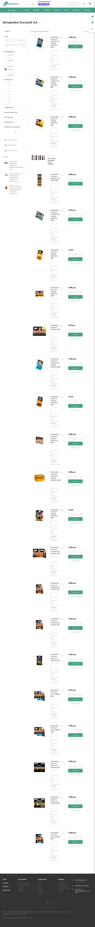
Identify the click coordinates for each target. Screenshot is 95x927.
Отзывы (40, 890)
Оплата (6, 886)
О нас (39, 883)
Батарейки (22, 879)
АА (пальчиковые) (23, 883)
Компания (42, 879)
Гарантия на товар (63, 888)
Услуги (5, 883)
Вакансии (41, 893)
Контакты (6, 890)
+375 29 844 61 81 (44, 1)
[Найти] (33, 4)
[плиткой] (83, 31)
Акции (40, 888)
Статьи (5, 157)
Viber (48, 903)
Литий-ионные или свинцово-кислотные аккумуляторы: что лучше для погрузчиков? (15, 189)
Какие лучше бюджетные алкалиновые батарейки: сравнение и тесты (16, 165)
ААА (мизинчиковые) (24, 885)
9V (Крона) (21, 890)
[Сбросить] (15, 131)
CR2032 (20, 888)
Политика (61, 890)
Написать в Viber (44, 4)
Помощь (61, 879)
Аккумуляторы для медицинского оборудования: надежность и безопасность (14, 177)
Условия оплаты (63, 883)
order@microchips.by (43, 6)
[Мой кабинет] (84, 4)
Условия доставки (63, 885)
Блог (4, 879)
